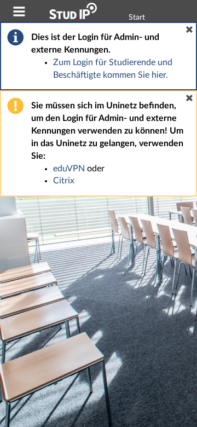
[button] (189, 29)
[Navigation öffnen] (19, 13)
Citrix (63, 180)
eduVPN (69, 168)
